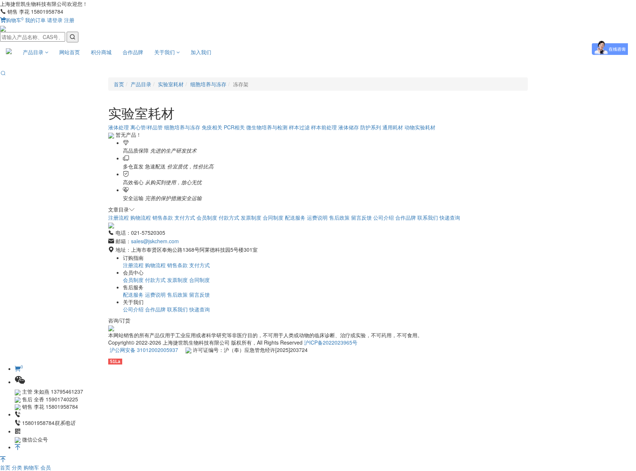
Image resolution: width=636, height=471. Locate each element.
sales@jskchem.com (155, 241)
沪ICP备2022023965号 (330, 342)
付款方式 (229, 217)
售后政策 (339, 217)
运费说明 (317, 217)
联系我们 (427, 217)
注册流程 (118, 217)
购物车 (15, 20)
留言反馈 (361, 217)
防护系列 (370, 127)
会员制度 (207, 217)
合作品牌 (133, 52)
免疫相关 (212, 127)
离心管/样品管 (146, 127)
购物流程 (140, 217)
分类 (18, 467)
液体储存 (348, 127)
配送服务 (295, 217)
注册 (69, 20)
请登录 (55, 20)
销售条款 (162, 217)
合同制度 (273, 217)
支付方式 (184, 217)
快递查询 (449, 217)
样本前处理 (324, 127)
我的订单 (35, 20)
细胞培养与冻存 (208, 84)
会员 (45, 467)
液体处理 (118, 127)
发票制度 (251, 217)
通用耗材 (392, 127)
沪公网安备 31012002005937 (144, 349)
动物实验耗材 (419, 127)
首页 (6, 467)
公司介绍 (383, 217)
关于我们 (165, 52)
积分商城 (101, 52)
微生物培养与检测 (266, 127)
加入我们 (201, 52)
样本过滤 (299, 127)
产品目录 (34, 52)
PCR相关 (234, 127)
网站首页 (69, 52)
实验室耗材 (171, 84)
